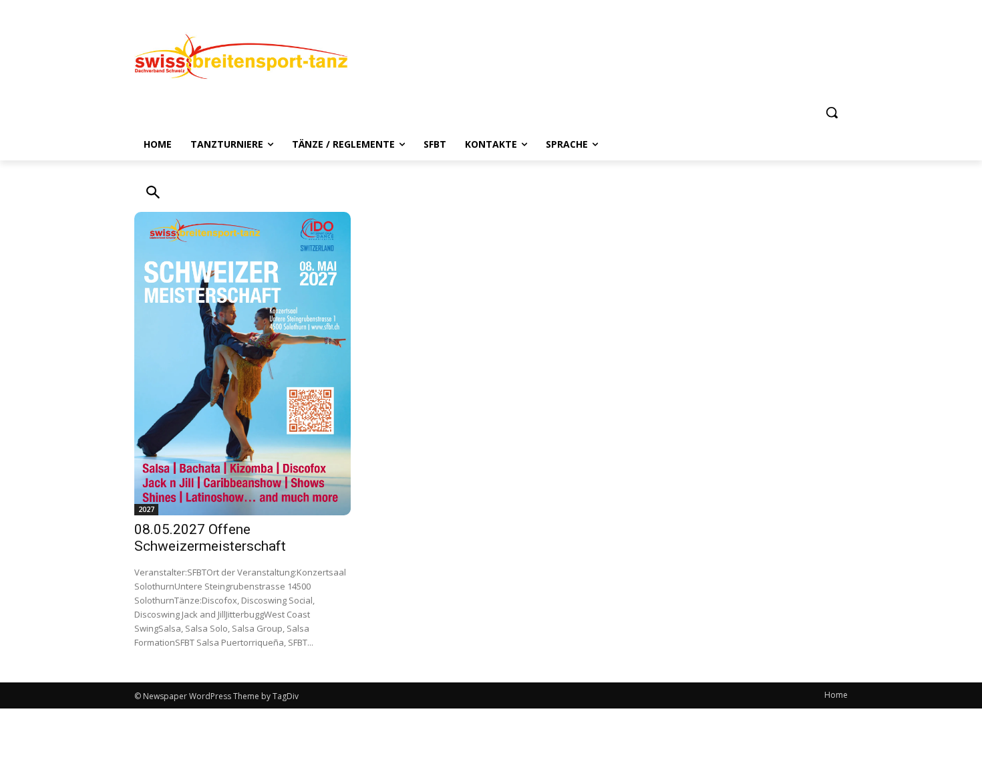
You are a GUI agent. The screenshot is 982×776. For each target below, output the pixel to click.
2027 (146, 509)
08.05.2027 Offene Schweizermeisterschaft (210, 537)
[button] (832, 112)
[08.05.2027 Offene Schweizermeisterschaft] (242, 363)
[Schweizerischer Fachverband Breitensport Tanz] (241, 54)
